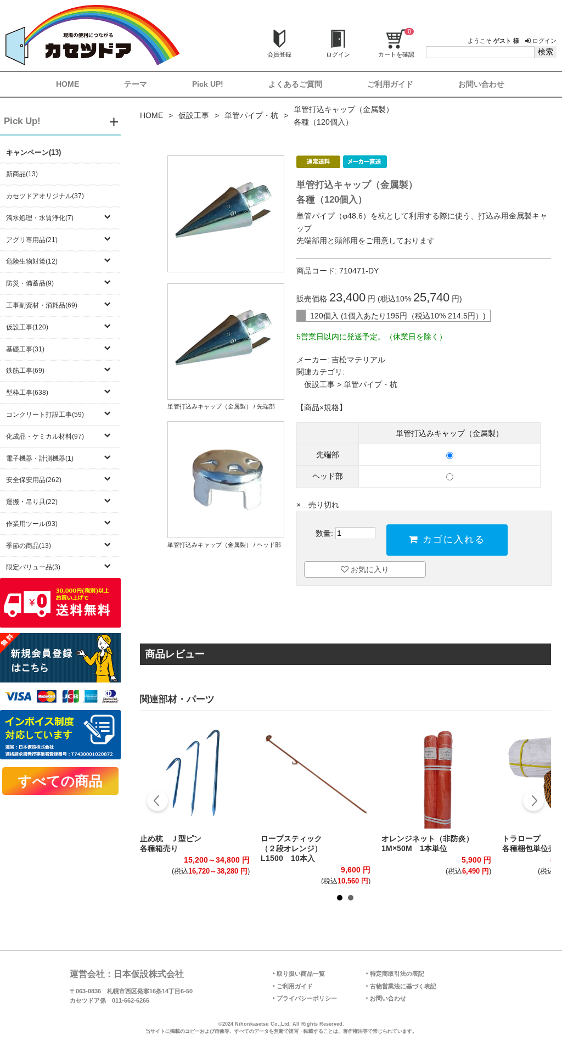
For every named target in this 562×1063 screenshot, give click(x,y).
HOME (67, 84)
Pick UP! (207, 84)
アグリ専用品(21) (32, 240)
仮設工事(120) (27, 327)
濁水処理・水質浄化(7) (40, 218)
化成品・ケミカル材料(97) (45, 436)
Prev (157, 802)
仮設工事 (193, 115)
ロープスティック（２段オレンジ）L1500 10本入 (291, 848)
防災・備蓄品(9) (30, 283)
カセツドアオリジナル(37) (45, 196)
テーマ (135, 84)
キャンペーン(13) (33, 152)
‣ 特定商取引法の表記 (395, 973)
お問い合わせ (481, 84)
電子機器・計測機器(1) (40, 458)
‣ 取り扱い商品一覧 (299, 973)
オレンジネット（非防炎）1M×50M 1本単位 (427, 843)
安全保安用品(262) (33, 480)
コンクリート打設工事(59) (45, 414)
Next (533, 802)
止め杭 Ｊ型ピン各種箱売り (170, 843)
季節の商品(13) (28, 546)
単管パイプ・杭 (251, 115)
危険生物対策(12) (32, 261)
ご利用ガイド (390, 84)
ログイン (544, 40)
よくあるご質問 (295, 84)
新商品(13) (22, 174)
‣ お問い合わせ (386, 998)
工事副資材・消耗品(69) (41, 305)
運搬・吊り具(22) (32, 502)
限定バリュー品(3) (33, 567)
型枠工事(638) (27, 392)
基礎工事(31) (25, 349)
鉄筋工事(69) (25, 370)
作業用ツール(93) (32, 524)
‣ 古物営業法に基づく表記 (401, 986)
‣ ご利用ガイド (293, 986)
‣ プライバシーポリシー (305, 998)
